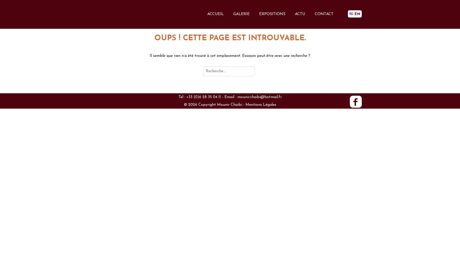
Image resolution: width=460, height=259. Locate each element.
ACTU (300, 14)
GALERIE (241, 14)
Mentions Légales (261, 105)
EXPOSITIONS (272, 14)
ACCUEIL (215, 14)
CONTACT (324, 14)
